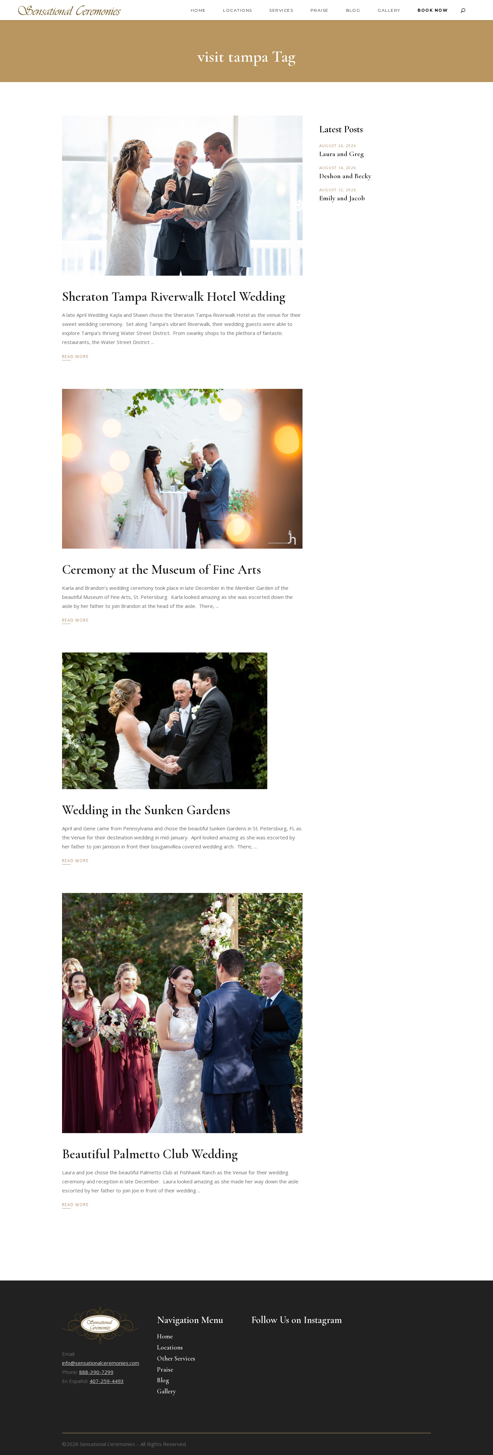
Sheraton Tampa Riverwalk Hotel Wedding (173, 296)
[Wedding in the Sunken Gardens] (164, 720)
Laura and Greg (341, 154)
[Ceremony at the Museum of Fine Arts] (182, 469)
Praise (165, 1369)
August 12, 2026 (337, 189)
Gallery (166, 1391)
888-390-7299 (96, 1372)
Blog (163, 1380)
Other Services (176, 1358)
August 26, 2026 (337, 145)
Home (165, 1336)
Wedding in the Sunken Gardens (146, 810)
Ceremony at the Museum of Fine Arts (161, 569)
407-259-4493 (107, 1381)
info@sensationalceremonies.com (100, 1363)
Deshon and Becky (345, 176)
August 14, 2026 (337, 167)
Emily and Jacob (342, 198)
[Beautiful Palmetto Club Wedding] (182, 1013)
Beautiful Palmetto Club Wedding (150, 1154)
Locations (170, 1347)
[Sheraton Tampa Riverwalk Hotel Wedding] (182, 196)
